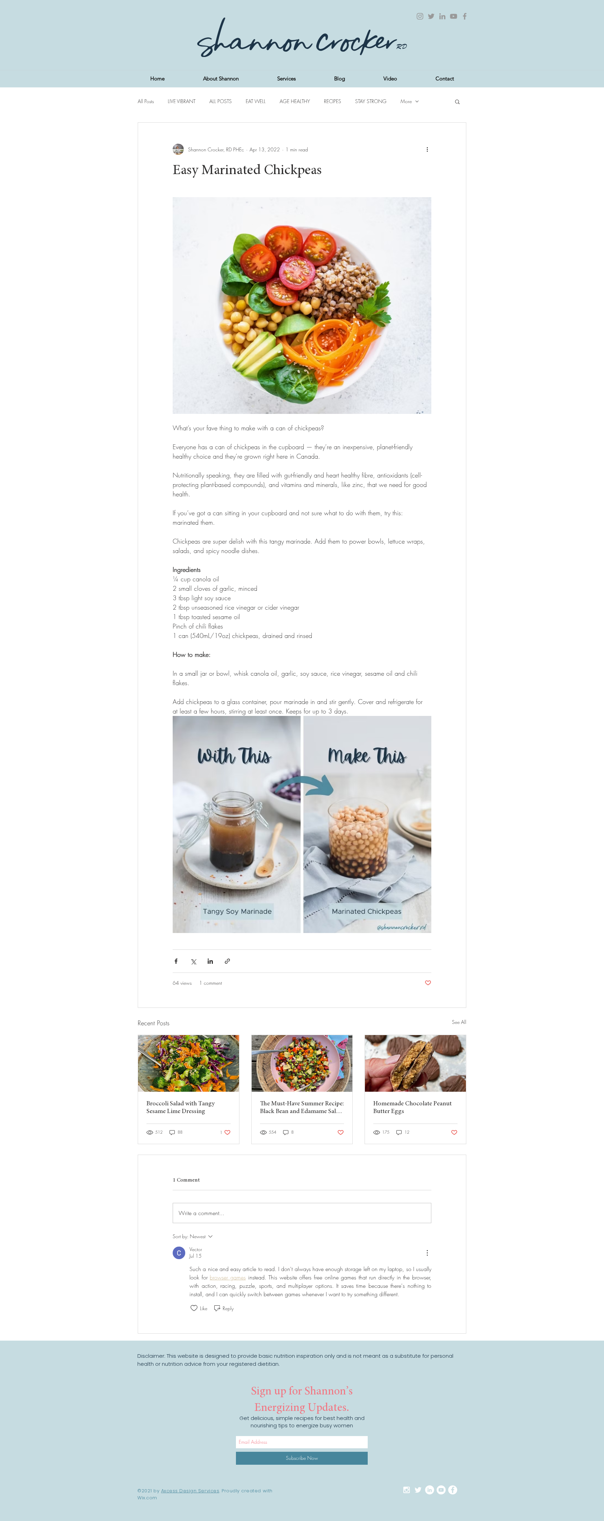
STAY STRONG (371, 101)
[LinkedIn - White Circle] (429, 1489)
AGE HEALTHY (295, 101)
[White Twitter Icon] (418, 1489)
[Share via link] (227, 961)
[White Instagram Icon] (406, 1489)
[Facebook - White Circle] (452, 1489)
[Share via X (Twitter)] (193, 961)
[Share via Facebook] (176, 961)
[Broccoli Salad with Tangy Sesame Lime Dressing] (188, 1063)
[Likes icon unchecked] (194, 1308)
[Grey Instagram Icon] (420, 16)
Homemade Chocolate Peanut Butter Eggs (412, 1108)
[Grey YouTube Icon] (453, 16)
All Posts (146, 101)
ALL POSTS (220, 101)
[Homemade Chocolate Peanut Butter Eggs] (415, 1063)
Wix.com (147, 1497)
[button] (457, 101)
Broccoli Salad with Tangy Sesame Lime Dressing (180, 1108)
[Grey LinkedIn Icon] (442, 16)
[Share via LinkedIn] (210, 961)
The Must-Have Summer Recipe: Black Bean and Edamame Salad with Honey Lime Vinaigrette (302, 1108)
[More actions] (427, 149)
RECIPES (332, 101)
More (406, 101)
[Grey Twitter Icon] (431, 16)
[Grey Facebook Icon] (464, 16)
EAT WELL (256, 101)
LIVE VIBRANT (181, 101)
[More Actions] (427, 1253)
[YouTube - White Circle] (441, 1489)
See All (459, 1022)
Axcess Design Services (190, 1490)
